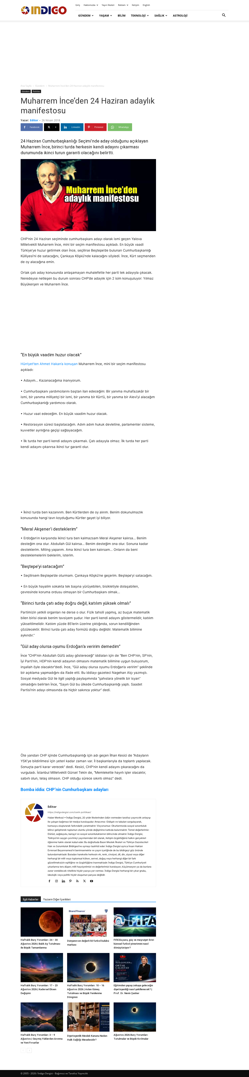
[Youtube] (93, 881)
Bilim (121, 15)
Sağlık (159, 15)
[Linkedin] (65, 881)
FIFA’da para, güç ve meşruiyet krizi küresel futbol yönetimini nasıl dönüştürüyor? (134, 943)
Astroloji (180, 15)
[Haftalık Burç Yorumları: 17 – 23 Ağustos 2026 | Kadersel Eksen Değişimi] (42, 967)
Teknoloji (138, 15)
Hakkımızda (89, 5)
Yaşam (104, 15)
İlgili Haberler (31, 899)
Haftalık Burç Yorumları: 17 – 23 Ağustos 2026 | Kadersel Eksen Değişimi (39, 989)
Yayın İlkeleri (108, 5)
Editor (34, 120)
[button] (223, 16)
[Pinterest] (72, 881)
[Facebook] (51, 881)
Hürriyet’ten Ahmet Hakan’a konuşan (49, 364)
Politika (36, 91)
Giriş (77, 5)
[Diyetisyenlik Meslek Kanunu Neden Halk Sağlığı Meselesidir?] (88, 1017)
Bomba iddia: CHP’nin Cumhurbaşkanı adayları (65, 789)
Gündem (84, 15)
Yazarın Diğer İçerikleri (57, 899)
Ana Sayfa (26, 85)
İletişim (135, 5)
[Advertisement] (124, 52)
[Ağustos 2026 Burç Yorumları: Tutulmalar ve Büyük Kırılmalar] (135, 1017)
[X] (86, 881)
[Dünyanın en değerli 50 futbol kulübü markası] (88, 922)
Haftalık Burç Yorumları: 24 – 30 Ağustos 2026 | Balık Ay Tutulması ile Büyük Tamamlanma (40, 943)
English (146, 5)
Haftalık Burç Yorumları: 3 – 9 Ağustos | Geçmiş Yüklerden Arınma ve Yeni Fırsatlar (41, 1038)
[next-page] (29, 1050)
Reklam (121, 5)
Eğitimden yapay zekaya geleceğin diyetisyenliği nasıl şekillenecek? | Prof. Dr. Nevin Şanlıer (133, 989)
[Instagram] (58, 881)
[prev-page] (23, 1050)
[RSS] (79, 881)
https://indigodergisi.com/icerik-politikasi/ (69, 812)
